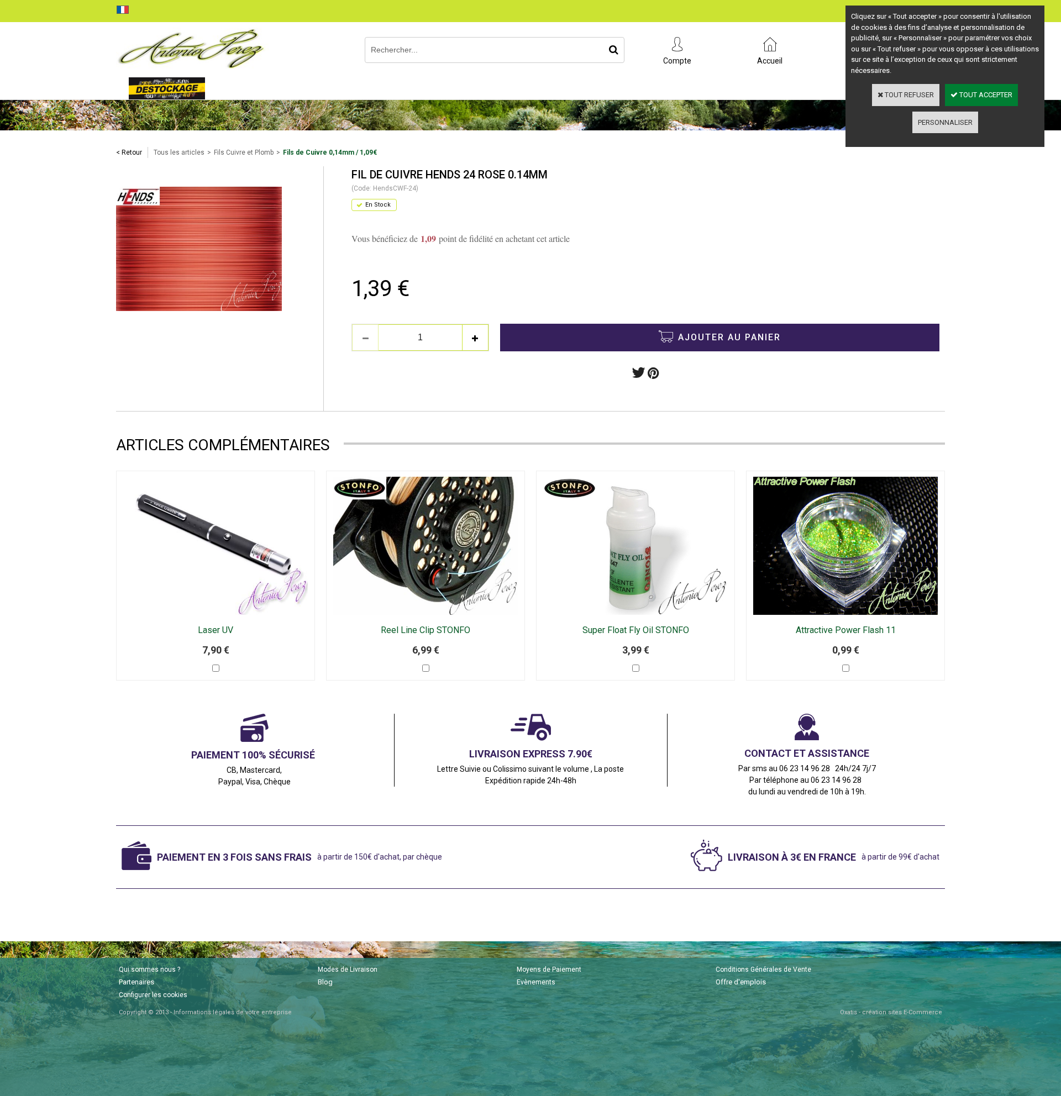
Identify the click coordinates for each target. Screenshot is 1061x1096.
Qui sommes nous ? (149, 969)
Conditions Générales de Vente (763, 969)
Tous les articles (179, 152)
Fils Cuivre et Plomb (244, 152)
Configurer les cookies (153, 995)
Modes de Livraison (347, 969)
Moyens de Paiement (549, 969)
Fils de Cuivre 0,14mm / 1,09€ (330, 152)
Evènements (536, 982)
